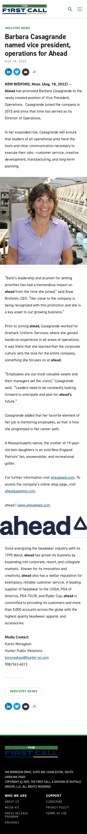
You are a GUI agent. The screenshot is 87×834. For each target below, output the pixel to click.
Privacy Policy (57, 807)
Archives (12, 823)
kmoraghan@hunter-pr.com (27, 657)
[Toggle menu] (80, 9)
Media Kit (12, 807)
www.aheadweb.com (33, 505)
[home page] (24, 9)
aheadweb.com (63, 477)
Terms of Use (56, 813)
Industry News (17, 28)
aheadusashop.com (20, 491)
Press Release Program (16, 815)
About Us (12, 802)
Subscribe (54, 802)
